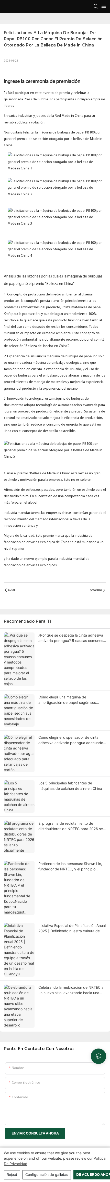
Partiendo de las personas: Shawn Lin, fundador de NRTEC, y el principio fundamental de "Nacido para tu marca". (72, 866)
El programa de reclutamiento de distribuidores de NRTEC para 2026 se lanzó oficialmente (70, 826)
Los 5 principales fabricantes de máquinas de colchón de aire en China (70, 786)
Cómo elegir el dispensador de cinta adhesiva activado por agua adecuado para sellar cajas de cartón (70, 740)
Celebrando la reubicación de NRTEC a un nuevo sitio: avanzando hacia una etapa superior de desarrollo (71, 990)
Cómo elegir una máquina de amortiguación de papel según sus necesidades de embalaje (67, 700)
